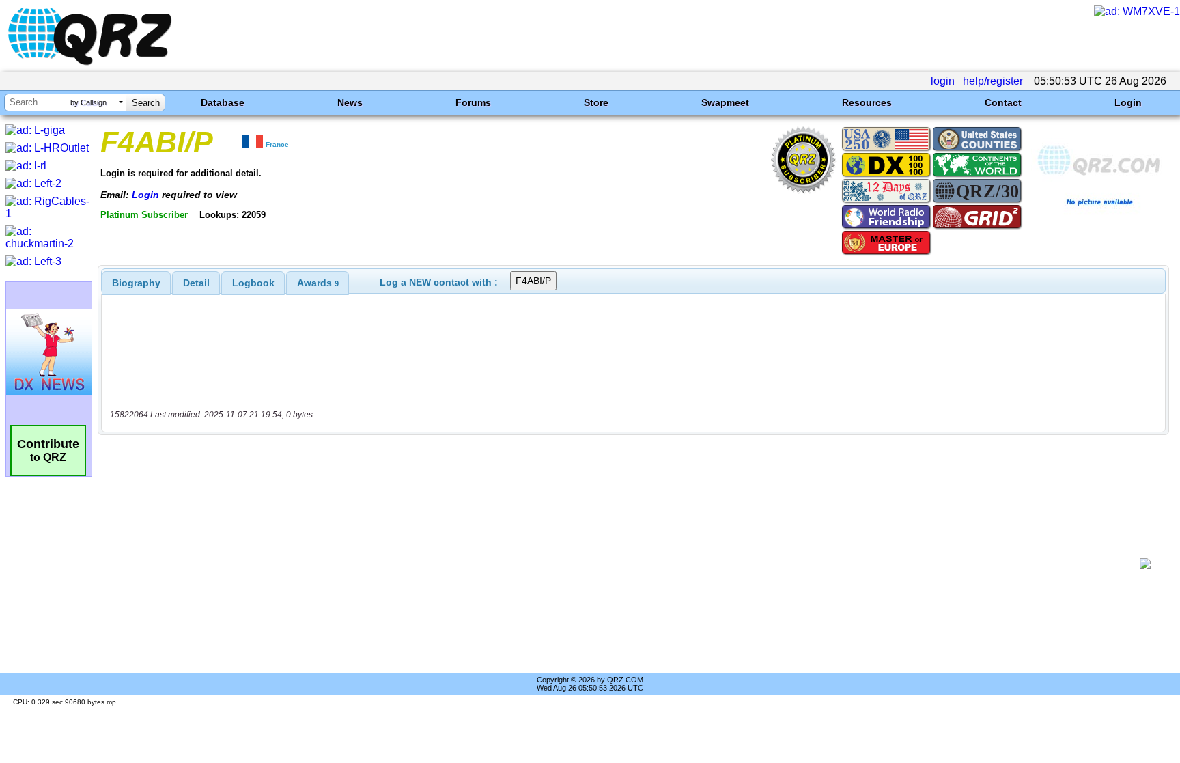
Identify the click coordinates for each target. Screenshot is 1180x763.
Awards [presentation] (318, 282)
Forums (473, 102)
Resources (867, 102)
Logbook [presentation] (253, 282)
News (350, 102)
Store (596, 102)
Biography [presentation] (136, 282)
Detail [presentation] (196, 282)
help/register (993, 81)
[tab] (136, 282)
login (943, 81)
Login (1128, 102)
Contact (1003, 102)
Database (222, 102)
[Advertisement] (620, 563)
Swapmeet (725, 102)
